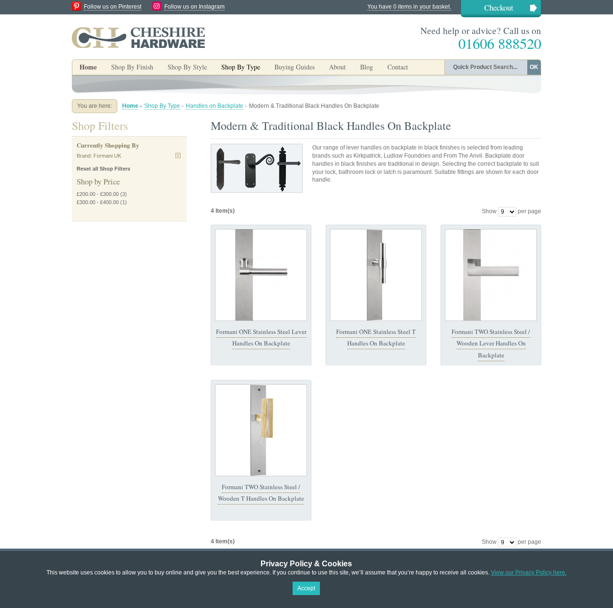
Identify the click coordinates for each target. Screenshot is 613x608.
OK (534, 67)
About (337, 66)
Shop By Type (162, 106)
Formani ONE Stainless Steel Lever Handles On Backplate (261, 337)
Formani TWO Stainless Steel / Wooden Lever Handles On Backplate (491, 343)
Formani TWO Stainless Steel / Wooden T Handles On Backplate (261, 492)
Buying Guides (294, 66)
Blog (366, 66)
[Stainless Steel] (261, 275)
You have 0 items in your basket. (409, 6)
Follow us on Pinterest (112, 6)
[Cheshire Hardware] (138, 37)
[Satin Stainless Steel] (491, 275)
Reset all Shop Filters (103, 169)
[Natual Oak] (261, 430)
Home (88, 67)
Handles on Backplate (214, 106)
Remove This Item (178, 155)
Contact (397, 66)
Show (489, 211)
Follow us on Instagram (194, 6)
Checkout (498, 7)
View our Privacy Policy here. (529, 572)
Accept (306, 588)
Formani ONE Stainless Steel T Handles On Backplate (376, 337)
